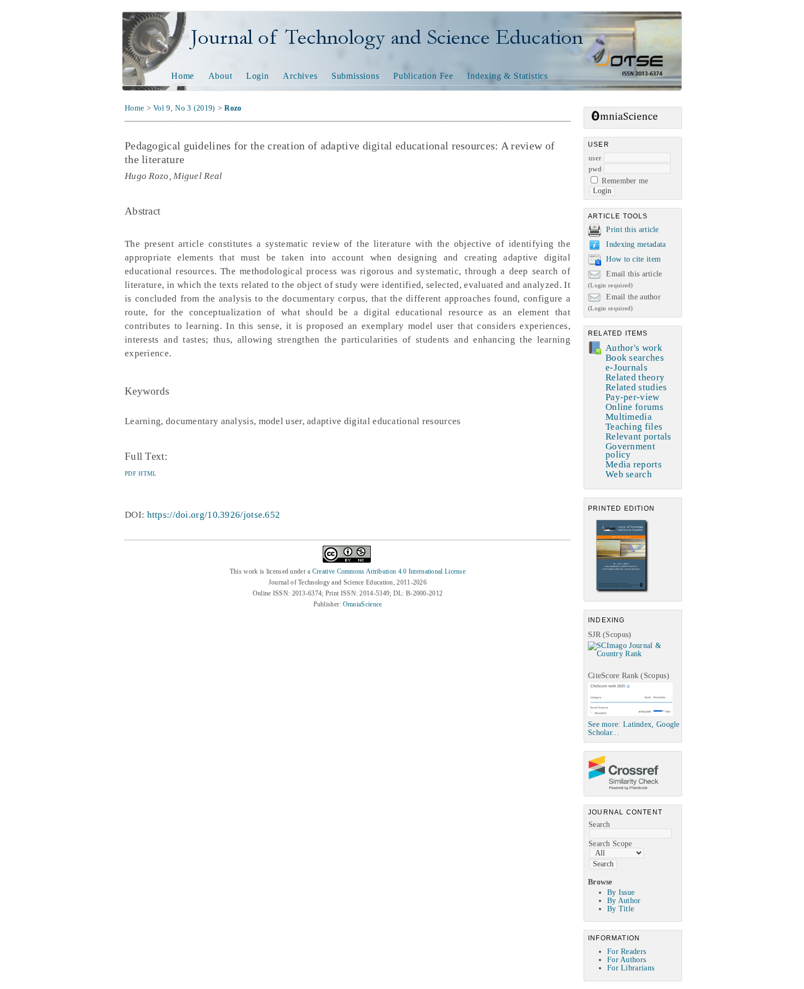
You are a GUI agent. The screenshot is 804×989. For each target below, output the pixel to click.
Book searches (634, 357)
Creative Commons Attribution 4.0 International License (388, 571)
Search (599, 824)
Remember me (625, 181)
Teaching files (633, 426)
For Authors (626, 960)
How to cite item (633, 259)
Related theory (635, 377)
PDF (130, 473)
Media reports (633, 464)
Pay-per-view (632, 397)
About (220, 75)
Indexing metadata (636, 244)
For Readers (626, 951)
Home (182, 75)
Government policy (630, 450)
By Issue (620, 892)
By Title (620, 909)
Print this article (632, 229)
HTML (147, 473)
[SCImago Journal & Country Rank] (634, 654)
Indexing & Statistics (507, 75)
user (595, 158)
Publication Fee (423, 75)
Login (257, 75)
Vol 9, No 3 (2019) (184, 108)
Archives (300, 75)
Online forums (634, 407)
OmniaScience (362, 604)
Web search (628, 474)
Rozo (232, 108)
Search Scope (610, 844)
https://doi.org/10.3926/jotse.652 (214, 515)
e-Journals (626, 367)
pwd (595, 169)
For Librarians (630, 968)
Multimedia (628, 417)
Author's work (633, 348)
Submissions (355, 75)
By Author (624, 901)
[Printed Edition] (622, 591)
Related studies (636, 387)
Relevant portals (638, 436)
